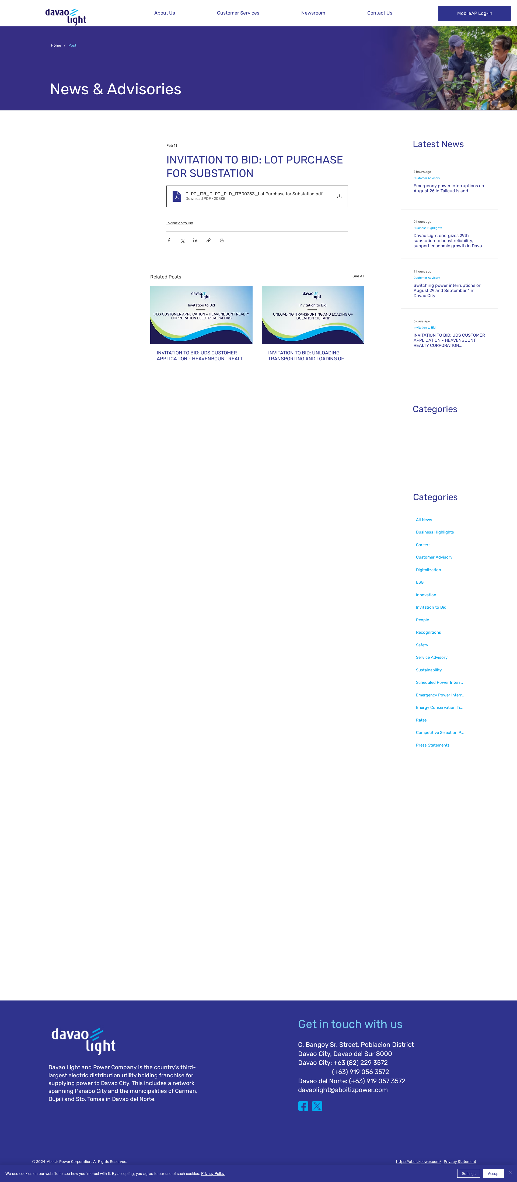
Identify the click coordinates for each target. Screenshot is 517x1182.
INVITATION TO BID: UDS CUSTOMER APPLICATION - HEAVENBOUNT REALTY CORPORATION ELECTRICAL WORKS (201, 356)
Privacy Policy (213, 1173)
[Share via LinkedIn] (195, 240)
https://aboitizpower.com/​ (418, 1161)
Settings (469, 1173)
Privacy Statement (460, 1161)
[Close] (510, 1173)
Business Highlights (428, 228)
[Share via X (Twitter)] (182, 240)
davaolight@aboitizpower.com (343, 1090)
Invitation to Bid (179, 223)
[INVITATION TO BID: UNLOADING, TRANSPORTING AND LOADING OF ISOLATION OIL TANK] (313, 315)
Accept (493, 1173)
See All (358, 276)
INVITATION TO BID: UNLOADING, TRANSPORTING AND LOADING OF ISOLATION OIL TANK (306, 356)
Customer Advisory (427, 178)
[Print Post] (221, 240)
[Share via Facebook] (169, 240)
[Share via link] (208, 240)
